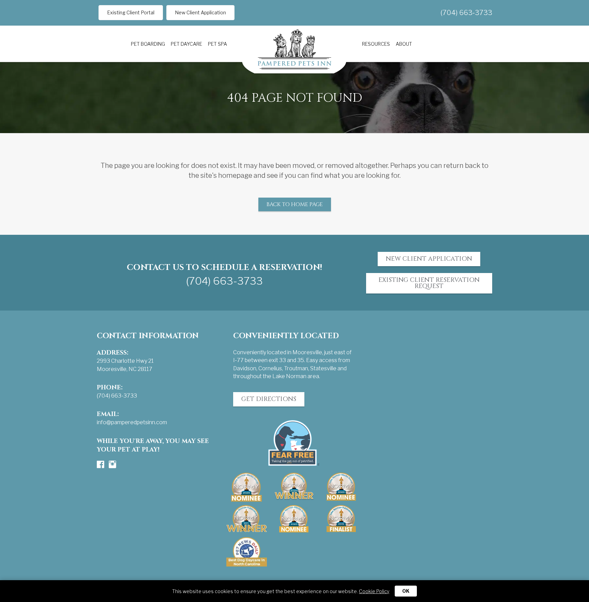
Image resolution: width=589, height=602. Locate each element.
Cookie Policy (374, 591)
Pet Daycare (186, 44)
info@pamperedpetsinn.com (132, 422)
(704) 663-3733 (466, 13)
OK (405, 591)
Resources (376, 44)
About (404, 44)
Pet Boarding (148, 44)
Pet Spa (217, 44)
